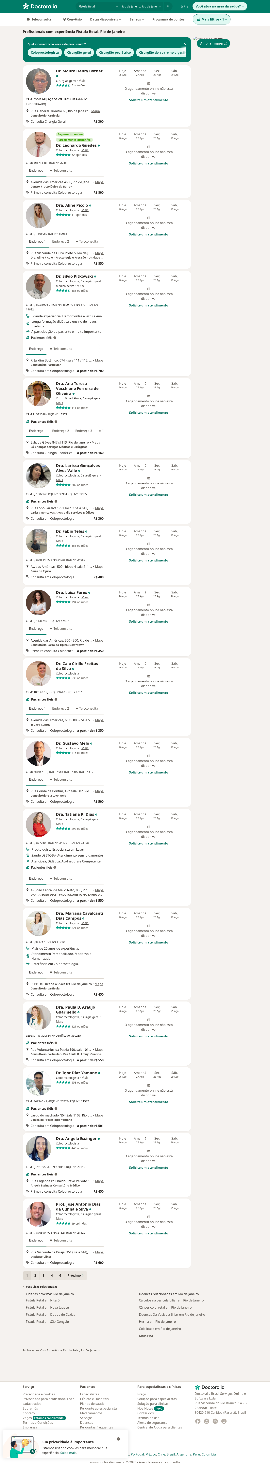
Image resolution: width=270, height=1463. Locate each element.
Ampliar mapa (211, 43)
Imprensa (30, 1427)
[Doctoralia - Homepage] (47, 6)
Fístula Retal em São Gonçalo (47, 1321)
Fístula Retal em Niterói (43, 1300)
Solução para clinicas (153, 1403)
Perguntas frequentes (96, 1427)
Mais (82, 80)
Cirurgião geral (79, 52)
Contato (29, 1413)
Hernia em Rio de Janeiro (157, 1321)
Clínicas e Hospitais (94, 1399)
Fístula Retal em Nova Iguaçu (47, 1307)
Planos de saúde (92, 1403)
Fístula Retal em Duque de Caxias (50, 1314)
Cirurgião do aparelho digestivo (164, 52)
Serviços (86, 1418)
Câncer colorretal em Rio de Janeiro (165, 1307)
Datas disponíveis (104, 19)
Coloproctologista (45, 52)
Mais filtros (213, 19)
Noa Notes (149, 1408)
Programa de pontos (168, 19)
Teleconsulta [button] (63, 170)
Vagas (43, 1418)
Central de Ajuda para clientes (159, 1427)
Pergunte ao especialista (98, 1408)
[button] (184, 44)
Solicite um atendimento (148, 100)
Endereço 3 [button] (83, 431)
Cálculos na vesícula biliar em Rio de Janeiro (171, 1300)
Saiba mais (68, 1453)
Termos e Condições (38, 1422)
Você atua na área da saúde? (218, 6)
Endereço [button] (36, 170)
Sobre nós (30, 1408)
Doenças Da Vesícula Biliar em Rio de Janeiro (172, 1314)
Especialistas (89, 1394)
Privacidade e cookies (39, 1394)
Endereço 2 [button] (60, 241)
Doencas (86, 1422)
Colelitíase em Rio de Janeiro (160, 1329)
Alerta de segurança (152, 1422)
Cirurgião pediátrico (115, 52)
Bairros (135, 19)
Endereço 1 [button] (37, 241)
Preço (141, 1394)
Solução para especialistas (157, 1399)
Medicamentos (91, 1413)
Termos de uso (148, 1418)
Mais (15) (146, 1335)
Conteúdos (145, 1413)
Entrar (185, 6)
